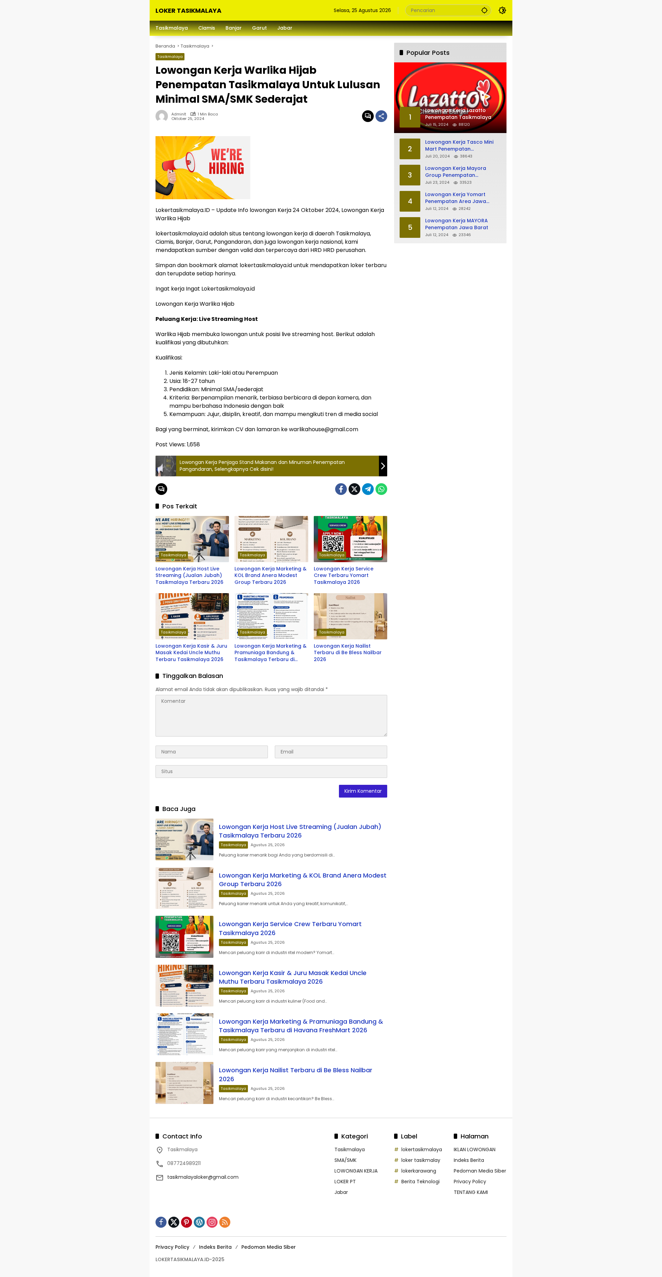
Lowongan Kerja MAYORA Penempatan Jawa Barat (456, 224)
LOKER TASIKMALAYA (188, 10)
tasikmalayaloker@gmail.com (203, 1177)
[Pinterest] (186, 1222)
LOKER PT (345, 1181)
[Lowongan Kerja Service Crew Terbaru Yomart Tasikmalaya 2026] (350, 539)
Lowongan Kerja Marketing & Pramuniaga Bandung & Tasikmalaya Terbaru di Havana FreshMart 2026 (270, 653)
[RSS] (224, 1222)
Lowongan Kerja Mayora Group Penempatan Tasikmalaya (455, 172)
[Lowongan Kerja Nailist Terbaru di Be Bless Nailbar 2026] (350, 616)
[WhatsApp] (381, 489)
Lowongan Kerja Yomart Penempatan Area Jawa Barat (455, 198)
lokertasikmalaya (421, 1149)
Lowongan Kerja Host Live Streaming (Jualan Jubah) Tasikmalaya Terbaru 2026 (189, 576)
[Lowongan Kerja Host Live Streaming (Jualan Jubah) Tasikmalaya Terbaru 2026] (192, 539)
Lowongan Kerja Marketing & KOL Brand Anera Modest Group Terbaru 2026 (270, 576)
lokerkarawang (418, 1170)
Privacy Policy (470, 1181)
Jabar (341, 1192)
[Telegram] (368, 489)
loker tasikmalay (420, 1160)
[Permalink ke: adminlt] (163, 116)
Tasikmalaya (170, 56)
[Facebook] (341, 489)
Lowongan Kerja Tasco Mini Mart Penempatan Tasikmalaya (459, 145)
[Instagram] (212, 1222)
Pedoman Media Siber (480, 1170)
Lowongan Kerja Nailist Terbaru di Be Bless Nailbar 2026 (348, 653)
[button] (484, 10)
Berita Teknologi (420, 1181)
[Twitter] (354, 489)
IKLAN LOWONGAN (474, 1149)
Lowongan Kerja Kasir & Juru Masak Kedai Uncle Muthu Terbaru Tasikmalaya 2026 (191, 653)
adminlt (178, 114)
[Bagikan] (381, 116)
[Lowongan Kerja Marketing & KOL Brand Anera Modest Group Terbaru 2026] (271, 539)
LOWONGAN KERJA (356, 1170)
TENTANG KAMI (471, 1192)
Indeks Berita (469, 1160)
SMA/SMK (345, 1160)
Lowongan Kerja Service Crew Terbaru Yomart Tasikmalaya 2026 (343, 576)
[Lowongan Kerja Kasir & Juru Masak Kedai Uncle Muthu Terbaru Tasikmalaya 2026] (192, 616)
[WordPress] (199, 1222)
